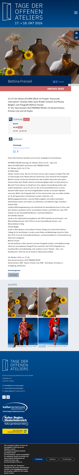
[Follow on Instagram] (8, 397)
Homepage (17, 145)
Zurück (61, 82)
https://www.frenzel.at (21, 148)
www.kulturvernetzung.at (14, 388)
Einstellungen (18, 469)
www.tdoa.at (9, 391)
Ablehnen (52, 459)
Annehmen (38, 459)
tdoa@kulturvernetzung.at (14, 385)
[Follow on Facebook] (4, 397)
